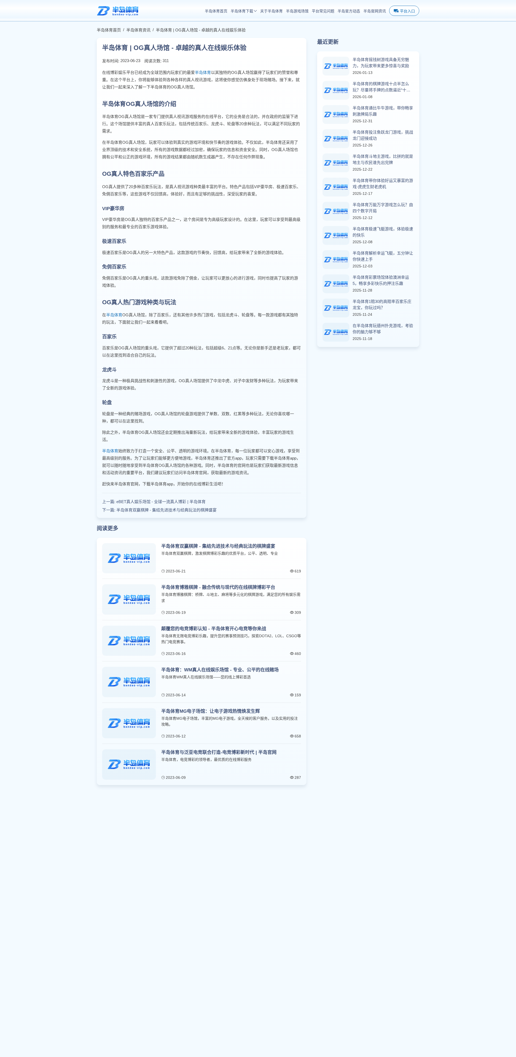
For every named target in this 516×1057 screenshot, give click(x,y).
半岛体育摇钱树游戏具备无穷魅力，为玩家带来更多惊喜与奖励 (381, 62)
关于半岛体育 (271, 11)
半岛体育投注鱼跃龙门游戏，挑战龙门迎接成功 (383, 135)
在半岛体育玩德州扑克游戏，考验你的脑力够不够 (383, 328)
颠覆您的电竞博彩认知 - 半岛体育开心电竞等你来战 (213, 628)
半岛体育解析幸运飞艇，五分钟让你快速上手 (383, 256)
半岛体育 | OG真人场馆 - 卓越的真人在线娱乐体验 (201, 30)
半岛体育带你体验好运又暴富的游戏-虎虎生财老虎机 (383, 183)
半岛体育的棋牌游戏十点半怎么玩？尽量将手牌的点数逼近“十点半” (381, 87)
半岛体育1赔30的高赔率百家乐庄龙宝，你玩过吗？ (382, 304)
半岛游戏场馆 (297, 11)
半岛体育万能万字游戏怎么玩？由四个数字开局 (383, 207)
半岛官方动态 (349, 11)
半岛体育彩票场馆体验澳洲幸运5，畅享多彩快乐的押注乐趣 (381, 280)
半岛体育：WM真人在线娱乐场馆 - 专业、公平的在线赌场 (220, 669)
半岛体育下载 (242, 11)
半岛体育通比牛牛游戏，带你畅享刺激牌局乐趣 (383, 111)
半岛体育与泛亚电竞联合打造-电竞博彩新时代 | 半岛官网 (219, 752)
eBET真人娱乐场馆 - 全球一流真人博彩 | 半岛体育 (161, 501)
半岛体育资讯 (138, 30)
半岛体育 (203, 72)
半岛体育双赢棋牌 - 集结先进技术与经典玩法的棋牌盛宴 (166, 510)
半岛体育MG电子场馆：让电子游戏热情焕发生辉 (210, 711)
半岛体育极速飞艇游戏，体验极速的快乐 (383, 232)
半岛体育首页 (216, 11)
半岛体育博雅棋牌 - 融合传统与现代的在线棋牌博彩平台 (218, 587)
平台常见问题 (323, 11)
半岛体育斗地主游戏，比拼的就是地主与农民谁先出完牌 (383, 159)
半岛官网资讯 (374, 11)
